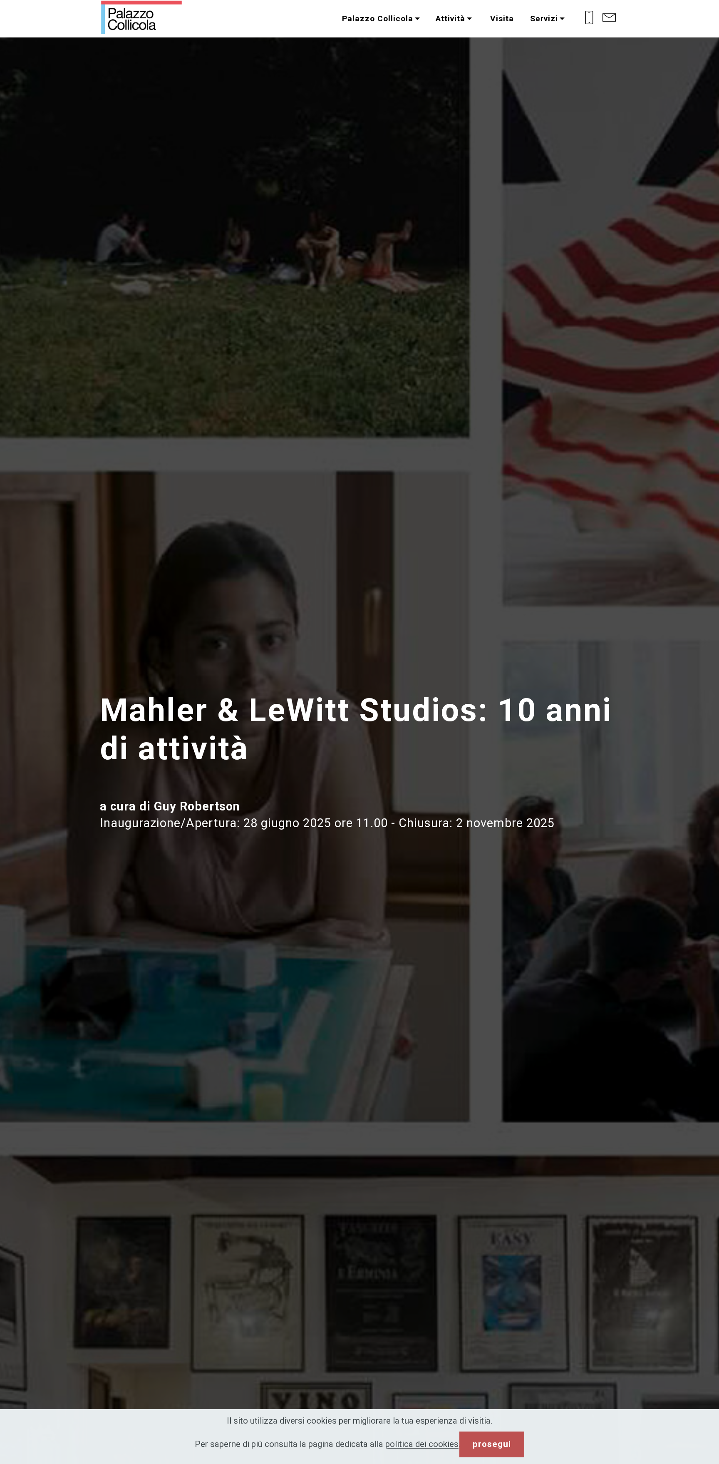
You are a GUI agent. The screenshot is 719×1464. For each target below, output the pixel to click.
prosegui (492, 1444)
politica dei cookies (422, 1444)
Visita (501, 18)
